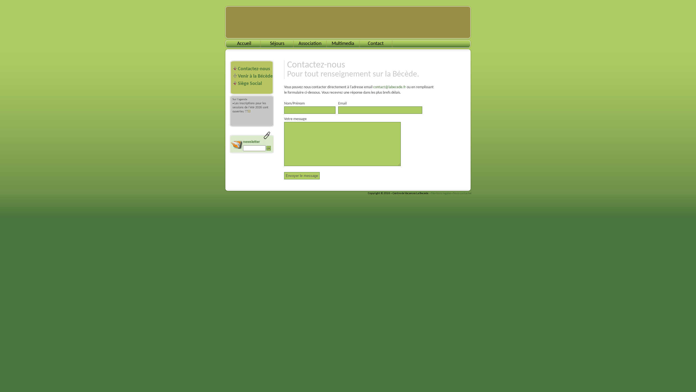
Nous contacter (462, 193)
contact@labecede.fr (389, 87)
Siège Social (250, 83)
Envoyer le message (302, 176)
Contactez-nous (254, 69)
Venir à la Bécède (255, 76)
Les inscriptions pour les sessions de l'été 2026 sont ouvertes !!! (250, 107)
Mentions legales (441, 193)
